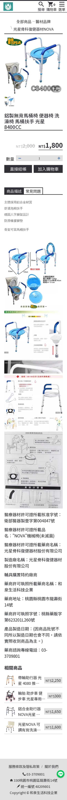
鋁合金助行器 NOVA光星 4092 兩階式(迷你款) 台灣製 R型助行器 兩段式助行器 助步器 (30, 711)
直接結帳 (18, 169)
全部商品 (23, 21)
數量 (10, 159)
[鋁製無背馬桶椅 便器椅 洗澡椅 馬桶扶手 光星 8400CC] (33, 65)
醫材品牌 (43, 21)
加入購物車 (48, 169)
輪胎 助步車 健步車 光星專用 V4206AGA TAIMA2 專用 (30, 696)
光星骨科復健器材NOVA (33, 29)
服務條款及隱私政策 (24, 766)
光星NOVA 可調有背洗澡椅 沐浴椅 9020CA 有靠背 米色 (30, 727)
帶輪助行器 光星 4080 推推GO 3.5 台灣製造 (30, 680)
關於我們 (51, 766)
